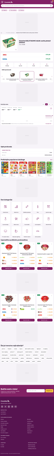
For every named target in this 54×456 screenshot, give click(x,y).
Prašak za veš (4, 429)
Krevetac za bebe (4, 423)
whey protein (49, 358)
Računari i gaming (16, 236)
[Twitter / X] (5, 406)
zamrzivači (21, 355)
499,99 (15, 257)
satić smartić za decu (29, 348)
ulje (7, 361)
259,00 (50, 309)
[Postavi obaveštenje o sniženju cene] (51, 108)
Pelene (2, 419)
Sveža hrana (5, 212)
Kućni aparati (37, 224)
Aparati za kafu (30, 425)
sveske (15, 348)
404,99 (50, 312)
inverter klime (13, 355)
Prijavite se (49, 390)
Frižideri (29, 429)
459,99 (32, 257)
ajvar (3, 361)
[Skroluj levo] (2, 76)
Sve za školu (13, 10)
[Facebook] (2, 406)
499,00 (15, 315)
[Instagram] (12, 406)
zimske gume (5, 355)
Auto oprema (37, 236)
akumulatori (43, 352)
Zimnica (22, 10)
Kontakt (2, 446)
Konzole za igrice (4, 432)
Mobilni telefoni (30, 427)
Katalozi (5, 10)
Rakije (2, 427)
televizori (28, 355)
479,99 (50, 257)
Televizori (29, 432)
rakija (42, 358)
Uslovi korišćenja (31, 446)
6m (49, 104)
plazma (39, 361)
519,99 (15, 263)
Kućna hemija (5, 224)
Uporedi (20, 65)
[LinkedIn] (8, 406)
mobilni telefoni (28, 352)
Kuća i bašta (27, 224)
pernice (3, 348)
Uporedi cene (8, 268)
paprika (21, 361)
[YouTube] (15, 406)
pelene (22, 358)
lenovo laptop (5, 352)
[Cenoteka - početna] (27, 2)
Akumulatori (29, 430)
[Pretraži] (3, 6)
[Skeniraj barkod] (51, 6)
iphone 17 (12, 352)
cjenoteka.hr (3, 414)
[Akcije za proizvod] (16, 36)
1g (52, 104)
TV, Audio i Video (5, 236)
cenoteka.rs (3, 412)
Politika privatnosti (32, 448)
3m (46, 104)
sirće (12, 361)
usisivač (42, 355)
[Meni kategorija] (2, 2)
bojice (21, 348)
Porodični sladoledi (10, 32)
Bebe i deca (16, 224)
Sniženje (7, 65)
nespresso (36, 358)
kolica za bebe (15, 358)
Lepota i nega (48, 212)
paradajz (28, 361)
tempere (9, 348)
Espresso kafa (4, 425)
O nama (2, 444)
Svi (51, 159)
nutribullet (35, 355)
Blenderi (29, 419)
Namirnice (16, 212)
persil (33, 361)
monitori (37, 352)
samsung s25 (20, 352)
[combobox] (26, 5)
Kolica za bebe (4, 421)
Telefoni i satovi (27, 236)
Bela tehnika (48, 224)
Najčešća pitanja (31, 444)
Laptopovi (29, 423)
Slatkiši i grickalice (27, 212)
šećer (16, 361)
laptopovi (39, 348)
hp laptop (45, 348)
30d (43, 104)
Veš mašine (3, 430)
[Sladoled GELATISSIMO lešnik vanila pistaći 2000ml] (9, 43)
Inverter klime (30, 421)
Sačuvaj (46, 65)
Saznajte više (48, 123)
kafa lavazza (29, 358)
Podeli (33, 65)
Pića (38, 212)
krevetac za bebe (5, 358)
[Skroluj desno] (51, 76)
